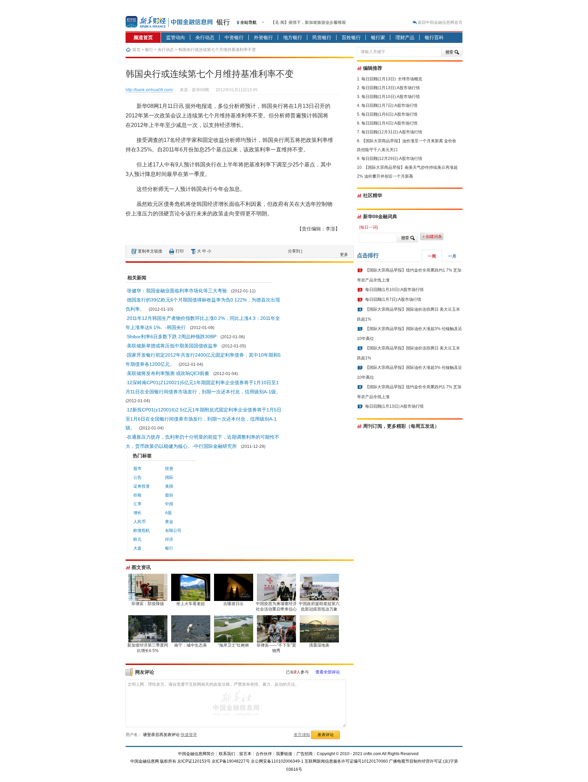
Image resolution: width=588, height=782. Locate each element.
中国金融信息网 (144, 761)
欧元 (137, 539)
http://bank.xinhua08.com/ (149, 89)
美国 (169, 486)
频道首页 (143, 37)
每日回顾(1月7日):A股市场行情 (389, 105)
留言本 (245, 753)
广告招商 (304, 753)
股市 (137, 468)
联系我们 (227, 753)
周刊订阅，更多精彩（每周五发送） (401, 426)
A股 (168, 512)
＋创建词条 (432, 236)
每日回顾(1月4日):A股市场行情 (389, 123)
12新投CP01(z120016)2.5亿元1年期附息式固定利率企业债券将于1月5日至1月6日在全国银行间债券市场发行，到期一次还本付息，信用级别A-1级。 (203, 418)
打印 (180, 251)
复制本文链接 (150, 251)
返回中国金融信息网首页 (440, 22)
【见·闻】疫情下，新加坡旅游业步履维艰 (308, 22)
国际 (169, 477)
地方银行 (292, 37)
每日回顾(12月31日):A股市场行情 (391, 132)
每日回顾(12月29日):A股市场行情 (391, 158)
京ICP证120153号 (194, 761)
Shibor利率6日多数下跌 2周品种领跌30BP (171, 336)
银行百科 (434, 37)
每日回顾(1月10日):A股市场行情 (390, 96)
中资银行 (234, 37)
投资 (169, 468)
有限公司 (173, 530)
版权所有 (168, 761)
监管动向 (175, 37)
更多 (344, 254)
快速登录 (189, 734)
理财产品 (404, 37)
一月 (452, 256)
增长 (137, 512)
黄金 (169, 521)
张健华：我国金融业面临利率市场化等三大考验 (177, 290)
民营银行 (321, 37)
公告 (137, 477)
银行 (223, 22)
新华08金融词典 (380, 216)
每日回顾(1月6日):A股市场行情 (389, 114)
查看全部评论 (327, 672)
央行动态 (204, 37)
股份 (169, 495)
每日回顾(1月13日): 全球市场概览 (391, 79)
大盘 (137, 548)
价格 (137, 495)
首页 (136, 49)
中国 (169, 504)
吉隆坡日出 (233, 603)
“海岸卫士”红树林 (233, 645)
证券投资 (141, 486)
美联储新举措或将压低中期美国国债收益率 (172, 345)
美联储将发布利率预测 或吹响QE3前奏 (168, 373)
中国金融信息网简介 (196, 753)
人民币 (139, 521)
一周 (432, 256)
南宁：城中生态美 (190, 645)
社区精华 (372, 195)
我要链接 (284, 753)
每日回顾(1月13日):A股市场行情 (390, 87)
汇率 (137, 504)
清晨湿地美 (319, 645)
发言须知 (302, 734)
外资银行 (263, 37)
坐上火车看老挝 (190, 603)
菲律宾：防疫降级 (147, 603)
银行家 (378, 37)
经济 (169, 539)
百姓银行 (351, 37)
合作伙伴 (264, 753)
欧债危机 (141, 530)
